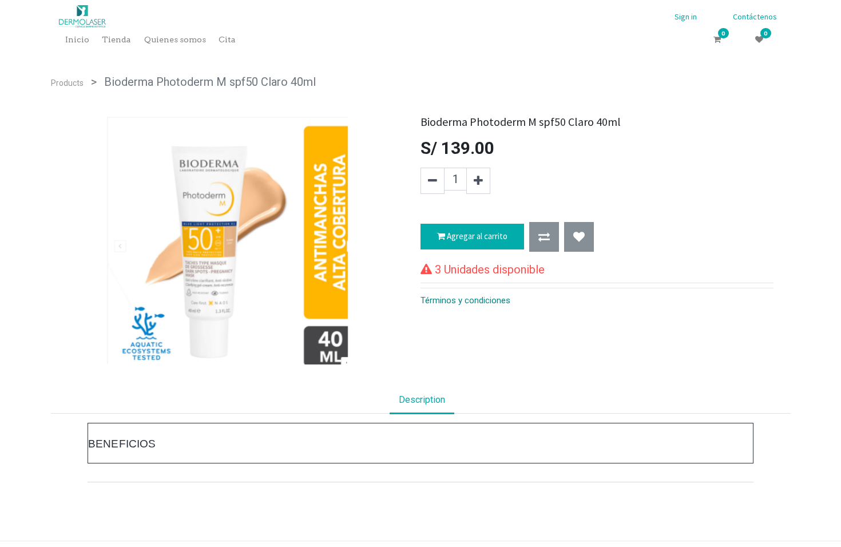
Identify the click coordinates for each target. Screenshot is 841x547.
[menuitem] (77, 39)
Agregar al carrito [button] (476, 236)
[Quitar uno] (432, 181)
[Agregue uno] (478, 181)
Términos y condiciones (465, 300)
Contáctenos (755, 16)
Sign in (686, 16)
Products (67, 83)
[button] (544, 237)
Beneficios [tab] (122, 444)
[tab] (420, 443)
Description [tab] (422, 399)
